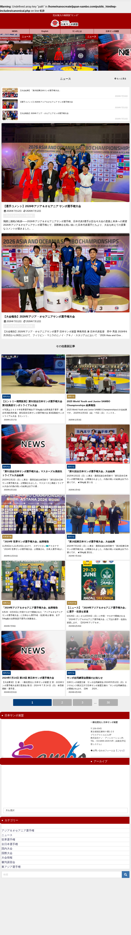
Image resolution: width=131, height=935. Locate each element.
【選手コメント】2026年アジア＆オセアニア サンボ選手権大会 (42, 206)
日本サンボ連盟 (112, 31)
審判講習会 (8, 862)
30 (108, 702)
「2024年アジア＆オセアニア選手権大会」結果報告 (30, 607)
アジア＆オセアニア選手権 (18, 830)
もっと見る (121, 79)
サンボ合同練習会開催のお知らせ (85, 677)
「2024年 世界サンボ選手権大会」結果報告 (25, 541)
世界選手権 (8, 839)
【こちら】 (120, 750)
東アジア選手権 (11, 866)
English (44, 31)
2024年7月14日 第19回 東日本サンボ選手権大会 (28, 677)
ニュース (7, 835)
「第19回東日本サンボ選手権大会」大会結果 (91, 541)
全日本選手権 (10, 844)
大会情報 (7, 857)
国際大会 (7, 853)
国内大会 (7, 848)
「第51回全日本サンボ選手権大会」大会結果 (91, 471)
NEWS (14, 31)
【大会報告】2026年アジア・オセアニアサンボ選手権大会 (39, 316)
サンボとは (77, 31)
